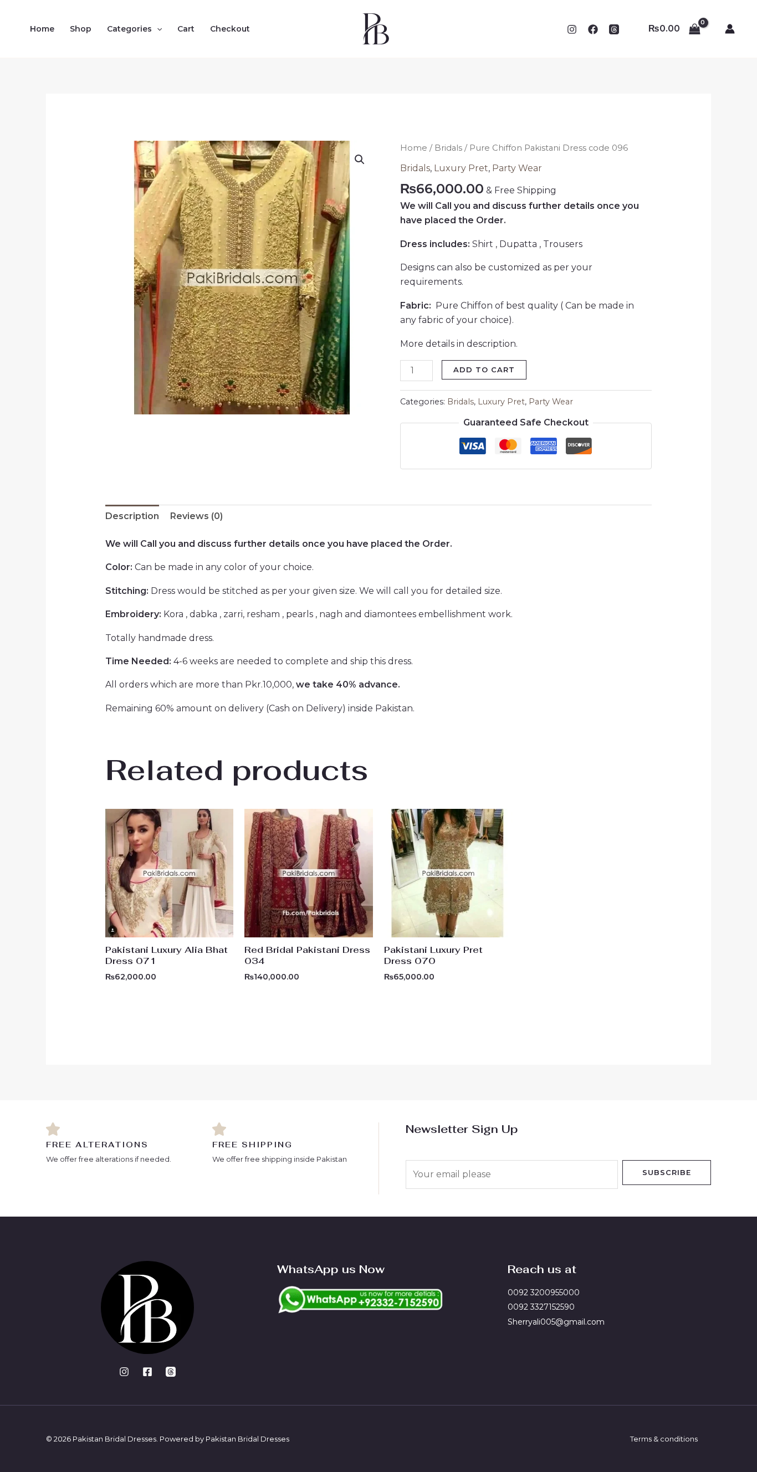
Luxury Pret (461, 168)
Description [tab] (132, 516)
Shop (80, 29)
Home (42, 29)
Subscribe (666, 1172)
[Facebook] (593, 29)
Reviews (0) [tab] (196, 516)
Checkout (230, 29)
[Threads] (171, 1372)
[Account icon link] (730, 29)
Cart (186, 29)
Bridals (448, 148)
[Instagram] (572, 29)
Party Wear (517, 168)
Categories (129, 29)
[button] (157, 29)
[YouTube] (614, 29)
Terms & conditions (664, 1438)
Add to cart (484, 369)
